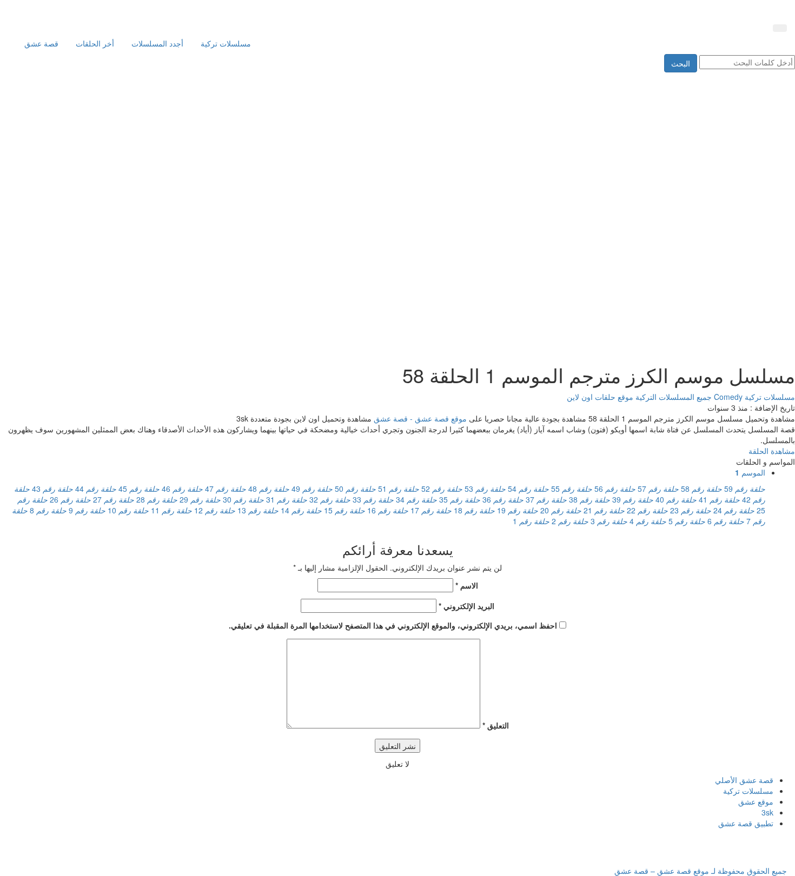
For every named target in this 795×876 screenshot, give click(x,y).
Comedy (727, 396)
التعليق (495, 725)
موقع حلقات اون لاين (600, 396)
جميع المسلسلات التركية (672, 396)
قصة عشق (41, 43)
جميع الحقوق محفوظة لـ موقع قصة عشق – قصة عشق (700, 870)
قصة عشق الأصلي (744, 779)
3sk (767, 812)
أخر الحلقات (95, 43)
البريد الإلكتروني (466, 605)
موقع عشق (755, 801)
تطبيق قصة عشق (745, 823)
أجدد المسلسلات (157, 43)
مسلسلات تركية (226, 43)
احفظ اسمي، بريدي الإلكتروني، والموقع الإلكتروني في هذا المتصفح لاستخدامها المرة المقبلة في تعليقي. (393, 625)
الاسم (466, 585)
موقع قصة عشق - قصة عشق (420, 418)
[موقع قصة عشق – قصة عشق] (738, 9)
